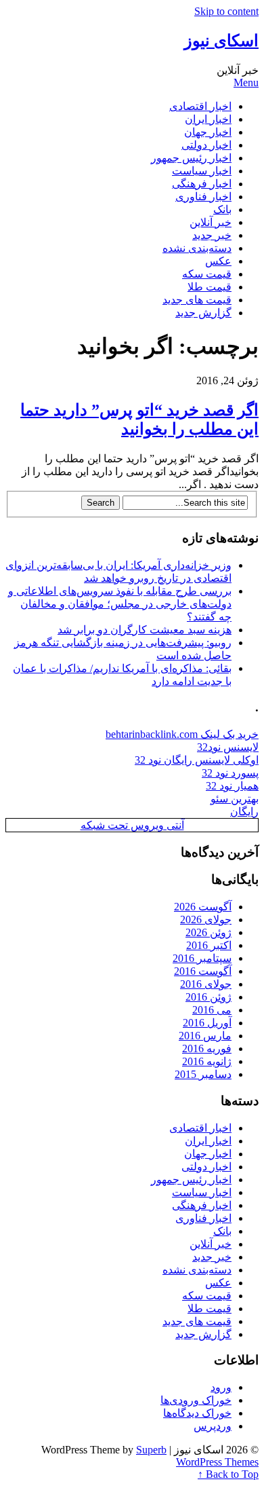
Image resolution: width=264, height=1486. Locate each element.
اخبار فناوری (203, 196)
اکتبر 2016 (209, 945)
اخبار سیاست (202, 171)
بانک (222, 209)
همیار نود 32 (232, 786)
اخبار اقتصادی (200, 106)
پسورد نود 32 (230, 773)
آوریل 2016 (207, 1022)
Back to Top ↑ (228, 1474)
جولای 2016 (206, 984)
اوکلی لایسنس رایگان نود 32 (197, 760)
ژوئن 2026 (208, 932)
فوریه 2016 (207, 1048)
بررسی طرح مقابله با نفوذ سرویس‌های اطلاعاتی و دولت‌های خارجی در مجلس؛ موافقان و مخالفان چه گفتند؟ (120, 604)
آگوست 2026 (203, 906)
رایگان (244, 811)
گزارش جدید (203, 312)
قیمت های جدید (197, 299)
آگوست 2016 (203, 971)
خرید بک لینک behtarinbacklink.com (182, 734)
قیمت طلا (210, 287)
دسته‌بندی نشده (197, 248)
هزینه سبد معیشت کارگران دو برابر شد (145, 629)
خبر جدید (212, 235)
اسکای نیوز (221, 41)
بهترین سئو (235, 798)
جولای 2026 (206, 919)
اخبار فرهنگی (202, 183)
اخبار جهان (208, 132)
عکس (218, 261)
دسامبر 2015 (203, 1074)
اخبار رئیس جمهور (191, 158)
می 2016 (212, 1010)
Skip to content (226, 11)
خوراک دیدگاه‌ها (197, 1413)
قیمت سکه (207, 274)
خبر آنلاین (211, 222)
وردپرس (213, 1426)
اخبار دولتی (206, 145)
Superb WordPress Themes (197, 1456)
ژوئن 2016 (208, 997)
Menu (246, 82)
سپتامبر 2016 (202, 958)
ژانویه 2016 (207, 1061)
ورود (221, 1387)
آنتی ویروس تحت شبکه (132, 825)
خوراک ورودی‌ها (196, 1400)
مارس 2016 (205, 1035)
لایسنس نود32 (228, 747)
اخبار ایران (208, 119)
